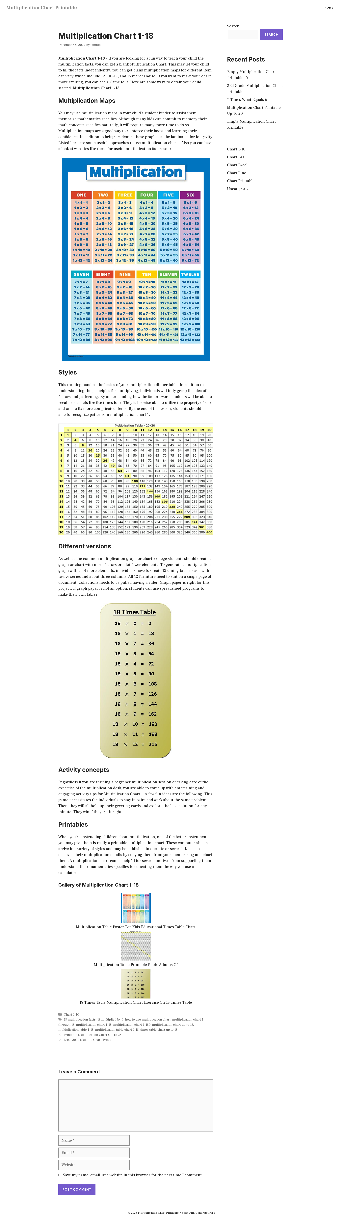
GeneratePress (205, 1213)
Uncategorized (240, 189)
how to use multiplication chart (148, 1019)
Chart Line (236, 173)
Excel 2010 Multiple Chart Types (87, 1040)
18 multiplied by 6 (110, 1019)
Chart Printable (240, 181)
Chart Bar (236, 157)
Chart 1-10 (71, 1014)
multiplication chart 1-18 (94, 1025)
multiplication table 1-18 (75, 1029)
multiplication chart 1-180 (131, 1025)
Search (233, 26)
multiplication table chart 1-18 (117, 1029)
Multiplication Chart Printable (41, 7)
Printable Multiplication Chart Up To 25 (92, 1035)
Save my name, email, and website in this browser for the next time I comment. (133, 1175)
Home (329, 7)
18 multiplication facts (80, 1019)
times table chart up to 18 (158, 1029)
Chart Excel (237, 165)
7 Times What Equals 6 (247, 99)
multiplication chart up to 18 (172, 1025)
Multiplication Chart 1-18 (81, 58)
